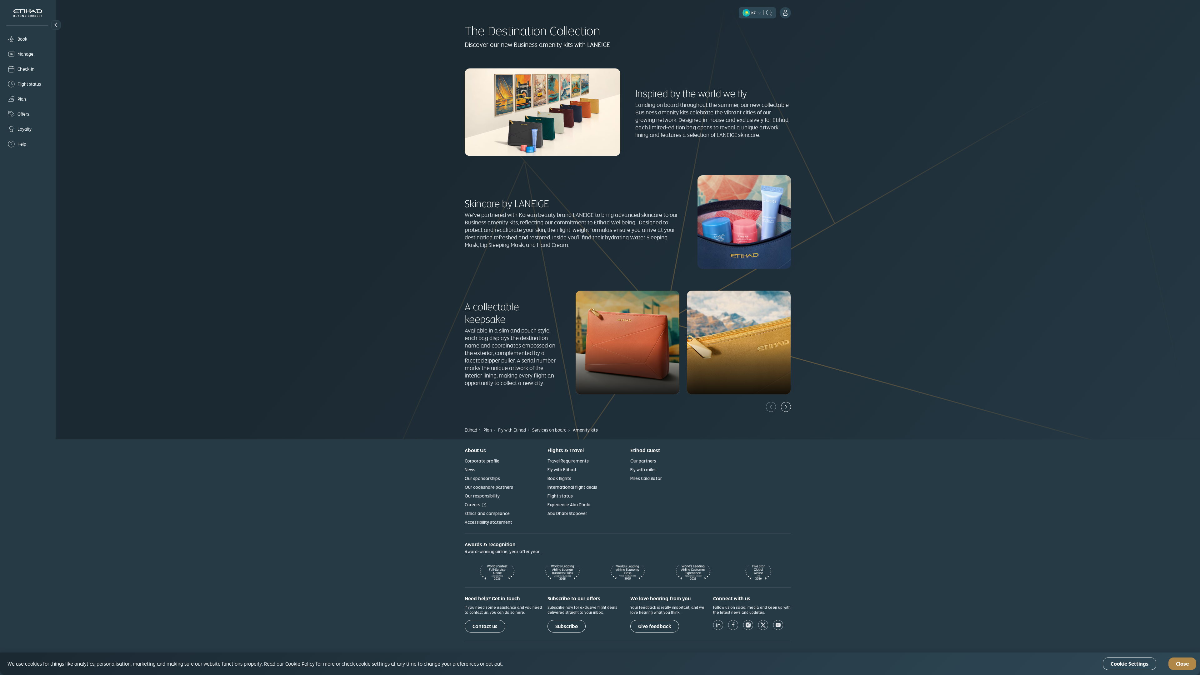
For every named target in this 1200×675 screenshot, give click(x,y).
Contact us (485, 626)
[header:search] (769, 12)
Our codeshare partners (489, 487)
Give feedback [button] (654, 626)
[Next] (786, 407)
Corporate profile (482, 461)
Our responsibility (482, 496)
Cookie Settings (1129, 664)
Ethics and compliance (487, 513)
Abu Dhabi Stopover (567, 513)
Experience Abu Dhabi (569, 505)
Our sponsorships (482, 478)
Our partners (643, 461)
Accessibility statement (488, 522)
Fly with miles (643, 469)
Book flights (559, 478)
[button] (56, 25)
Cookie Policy (300, 664)
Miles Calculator (646, 478)
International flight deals (572, 487)
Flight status (560, 496)
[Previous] (771, 407)
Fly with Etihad (562, 469)
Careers (472, 505)
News (470, 469)
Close (1182, 664)
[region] (600, 663)
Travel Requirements (568, 461)
